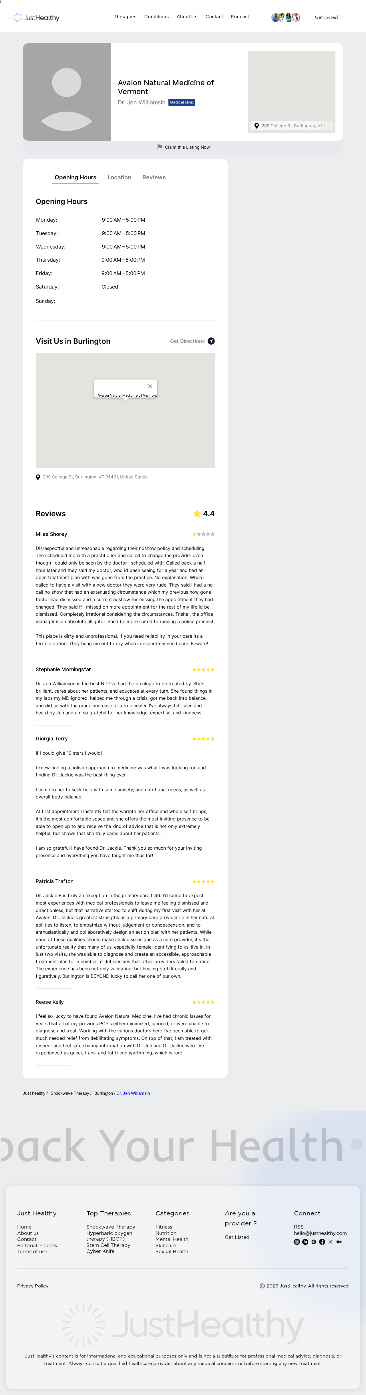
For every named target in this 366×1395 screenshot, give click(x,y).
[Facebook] (322, 1242)
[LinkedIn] (305, 1242)
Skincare (166, 1245)
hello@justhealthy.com (320, 1233)
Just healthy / (35, 1093)
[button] (125, 17)
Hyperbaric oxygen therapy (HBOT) (109, 1235)
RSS (299, 1226)
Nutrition (166, 1233)
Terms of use (32, 1251)
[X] (330, 1242)
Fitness (164, 1226)
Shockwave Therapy (110, 1226)
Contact (27, 1239)
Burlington (104, 1093)
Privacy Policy (32, 1285)
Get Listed (237, 1237)
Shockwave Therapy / (71, 1093)
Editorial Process (37, 1245)
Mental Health (172, 1239)
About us (28, 1233)
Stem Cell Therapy (108, 1245)
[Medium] (339, 1242)
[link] (75, 178)
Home (24, 1226)
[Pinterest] (314, 1242)
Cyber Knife (100, 1251)
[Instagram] (297, 1242)
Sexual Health (172, 1251)
